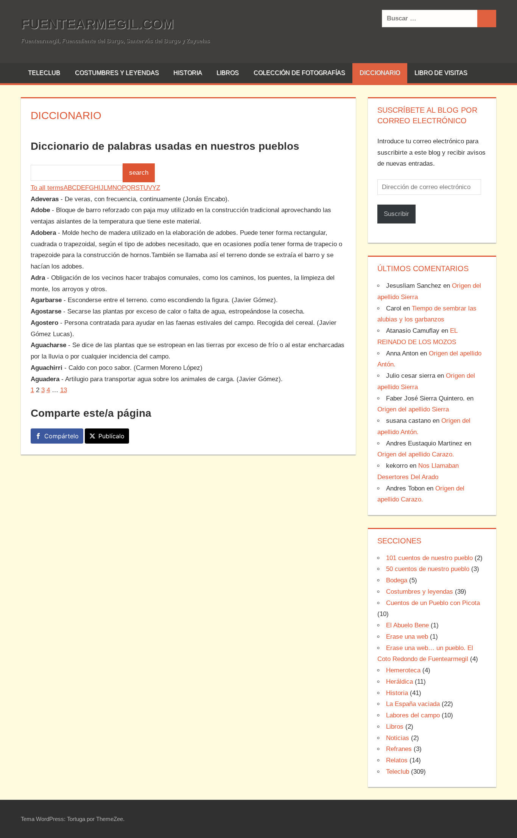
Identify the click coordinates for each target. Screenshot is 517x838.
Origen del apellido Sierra (413, 409)
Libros (227, 73)
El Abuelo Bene (407, 625)
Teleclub (44, 73)
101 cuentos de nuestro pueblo (429, 558)
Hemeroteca (403, 670)
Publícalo (111, 436)
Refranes (399, 749)
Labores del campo (413, 715)
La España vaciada (413, 704)
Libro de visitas (440, 73)
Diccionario (380, 73)
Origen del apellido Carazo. (415, 454)
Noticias (397, 738)
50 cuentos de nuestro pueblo (427, 569)
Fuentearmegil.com (97, 24)
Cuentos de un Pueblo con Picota (433, 603)
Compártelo (61, 436)
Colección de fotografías (299, 73)
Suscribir (396, 213)
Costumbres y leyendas (117, 73)
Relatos (397, 760)
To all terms (47, 187)
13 (63, 390)
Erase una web (407, 636)
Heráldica (399, 681)
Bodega (396, 580)
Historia (187, 73)
